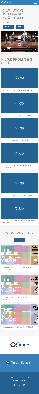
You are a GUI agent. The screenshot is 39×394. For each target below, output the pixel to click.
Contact (23, 381)
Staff (12, 377)
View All (19, 240)
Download (8, 26)
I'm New (15, 381)
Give (18, 377)
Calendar (25, 377)
